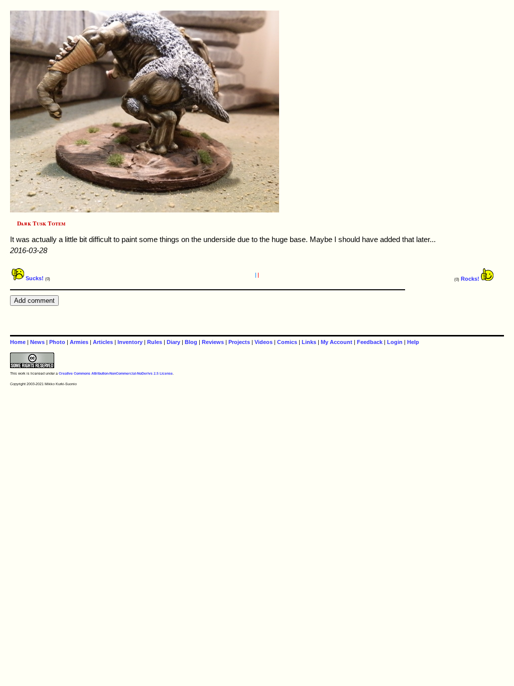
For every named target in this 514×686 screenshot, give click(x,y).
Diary (173, 342)
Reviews (213, 342)
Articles (103, 342)
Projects (239, 342)
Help (413, 342)
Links (309, 342)
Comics (287, 342)
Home (18, 342)
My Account (336, 342)
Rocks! (471, 279)
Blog (191, 342)
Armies (79, 342)
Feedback (369, 342)
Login (395, 342)
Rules (154, 342)
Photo (57, 342)
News (37, 342)
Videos (263, 342)
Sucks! (34, 278)
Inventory (130, 342)
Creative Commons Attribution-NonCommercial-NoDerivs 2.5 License (116, 373)
